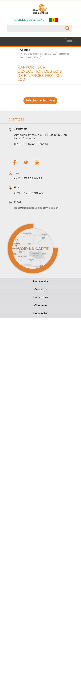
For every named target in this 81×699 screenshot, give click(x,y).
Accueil (25, 50)
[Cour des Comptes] (40, 7)
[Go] (67, 28)
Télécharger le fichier (40, 100)
